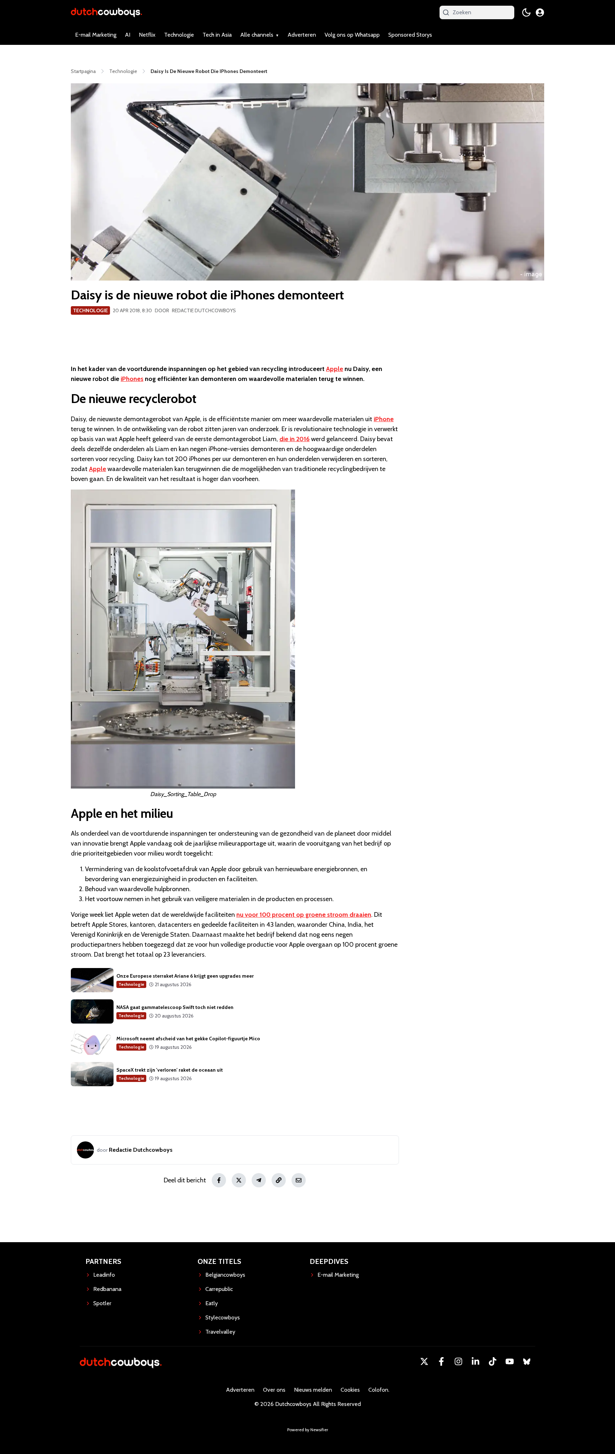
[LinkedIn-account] (475, 1361)
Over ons (274, 1389)
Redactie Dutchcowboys (204, 310)
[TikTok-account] (492, 1361)
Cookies (350, 1389)
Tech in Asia (217, 34)
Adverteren (302, 34)
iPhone (384, 419)
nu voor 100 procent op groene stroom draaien (303, 915)
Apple (334, 369)
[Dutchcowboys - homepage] (106, 12)
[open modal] (540, 12)
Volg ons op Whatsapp (352, 34)
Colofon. (378, 1389)
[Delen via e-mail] (298, 1180)
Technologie (179, 34)
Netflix (147, 34)
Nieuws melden (313, 1389)
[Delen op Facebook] (219, 1180)
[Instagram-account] (458, 1361)
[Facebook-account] (441, 1361)
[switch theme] (526, 12)
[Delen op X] (239, 1180)
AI (127, 34)
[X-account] (424, 1361)
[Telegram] (259, 1180)
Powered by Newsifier (307, 1429)
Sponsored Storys (410, 34)
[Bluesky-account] (526, 1361)
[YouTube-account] (509, 1361)
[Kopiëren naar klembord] (279, 1180)
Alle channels (256, 34)
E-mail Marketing (95, 34)
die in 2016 (294, 439)
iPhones (132, 379)
